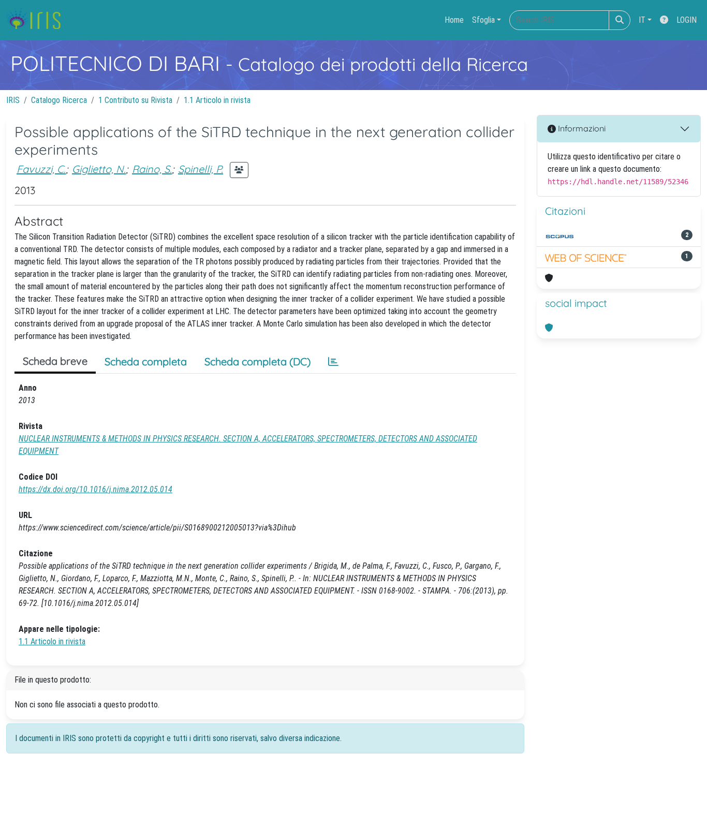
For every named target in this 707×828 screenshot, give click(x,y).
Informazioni (581, 128)
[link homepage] (37, 20)
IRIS (13, 100)
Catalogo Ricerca (59, 100)
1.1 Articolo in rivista (217, 100)
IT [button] (642, 20)
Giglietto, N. (99, 168)
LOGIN (686, 20)
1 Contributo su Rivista (135, 100)
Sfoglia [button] (483, 20)
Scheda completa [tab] (146, 361)
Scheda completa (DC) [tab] (257, 361)
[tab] (333, 362)
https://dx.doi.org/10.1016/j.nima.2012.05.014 (95, 489)
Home (454, 20)
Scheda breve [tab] (55, 360)
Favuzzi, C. (41, 168)
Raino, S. (152, 168)
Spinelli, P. (200, 168)
